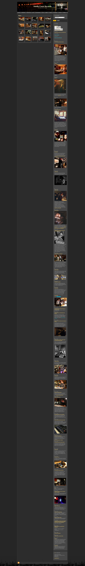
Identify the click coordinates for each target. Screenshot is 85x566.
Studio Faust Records (42, 6)
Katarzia (55, 77)
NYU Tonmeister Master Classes (59, 41)
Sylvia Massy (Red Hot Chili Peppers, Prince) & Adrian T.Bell (59, 230)
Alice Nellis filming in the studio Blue (59, 414)
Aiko (55, 98)
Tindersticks (56, 171)
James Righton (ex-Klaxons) (58, 253)
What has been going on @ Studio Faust (60, 32)
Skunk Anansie (56, 210)
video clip (59, 95)
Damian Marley (56, 269)
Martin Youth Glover (57, 505)
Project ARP (56, 449)
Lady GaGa (56, 545)
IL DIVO (55, 538)
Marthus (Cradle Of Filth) (57, 517)
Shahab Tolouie (56, 361)
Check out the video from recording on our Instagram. (60, 228)
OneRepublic (56, 295)
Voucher (55, 63)
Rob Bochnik (56, 375)
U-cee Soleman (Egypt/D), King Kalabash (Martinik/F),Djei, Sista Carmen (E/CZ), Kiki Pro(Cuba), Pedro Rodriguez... (60, 522)
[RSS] (18, 563)
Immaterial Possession (57, 109)
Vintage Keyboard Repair (57, 392)
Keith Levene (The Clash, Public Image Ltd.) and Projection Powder (59, 340)
